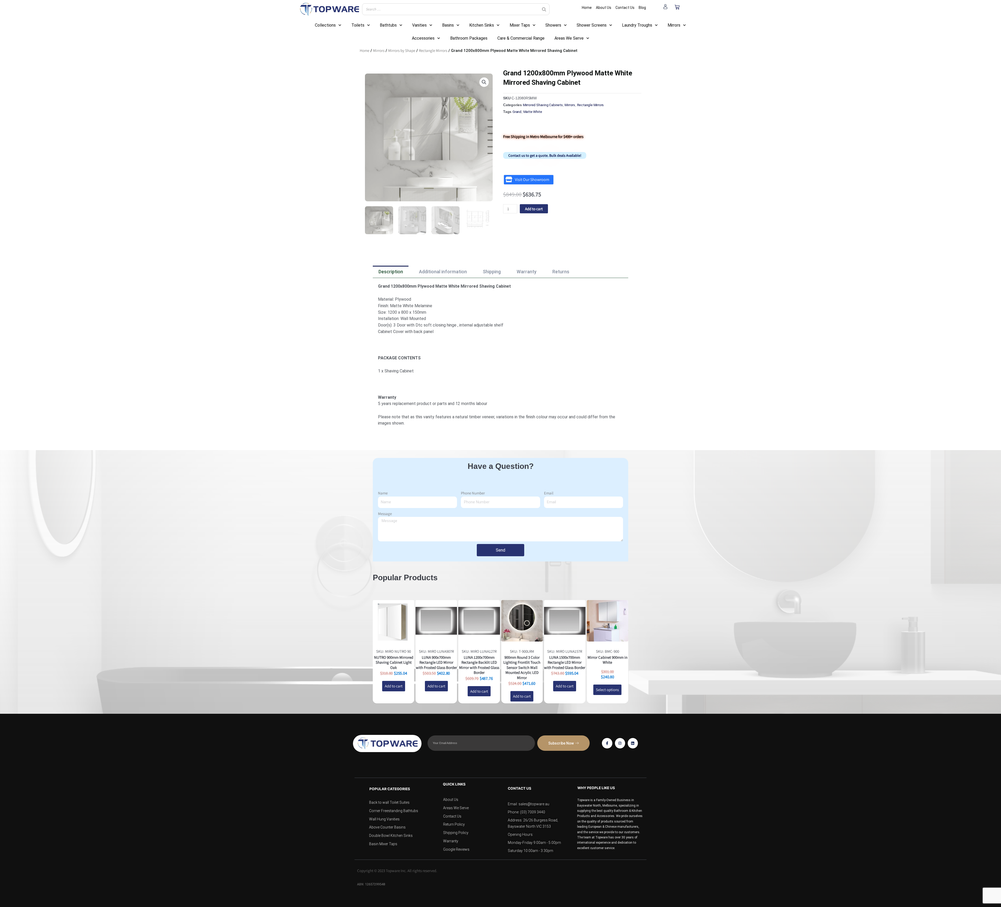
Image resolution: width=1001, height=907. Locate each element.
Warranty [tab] (526, 271)
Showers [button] (553, 25)
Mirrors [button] (674, 25)
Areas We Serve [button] (569, 38)
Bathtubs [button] (388, 25)
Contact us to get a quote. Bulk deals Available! (544, 155)
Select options (607, 689)
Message (385, 513)
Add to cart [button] (393, 686)
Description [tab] (391, 271)
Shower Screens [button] (592, 25)
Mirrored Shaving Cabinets (543, 105)
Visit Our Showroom (532, 179)
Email (548, 493)
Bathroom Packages (468, 38)
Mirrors (378, 50)
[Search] (544, 9)
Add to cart (534, 208)
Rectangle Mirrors (433, 50)
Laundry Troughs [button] (637, 25)
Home (364, 50)
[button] (484, 82)
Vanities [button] (419, 25)
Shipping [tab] (492, 271)
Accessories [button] (423, 38)
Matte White (532, 112)
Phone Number (473, 493)
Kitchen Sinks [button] (481, 25)
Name (383, 493)
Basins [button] (448, 25)
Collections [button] (325, 25)
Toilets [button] (357, 25)
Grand (516, 112)
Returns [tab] (560, 271)
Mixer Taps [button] (520, 25)
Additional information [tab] (443, 271)
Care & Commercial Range (521, 38)
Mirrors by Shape (401, 50)
